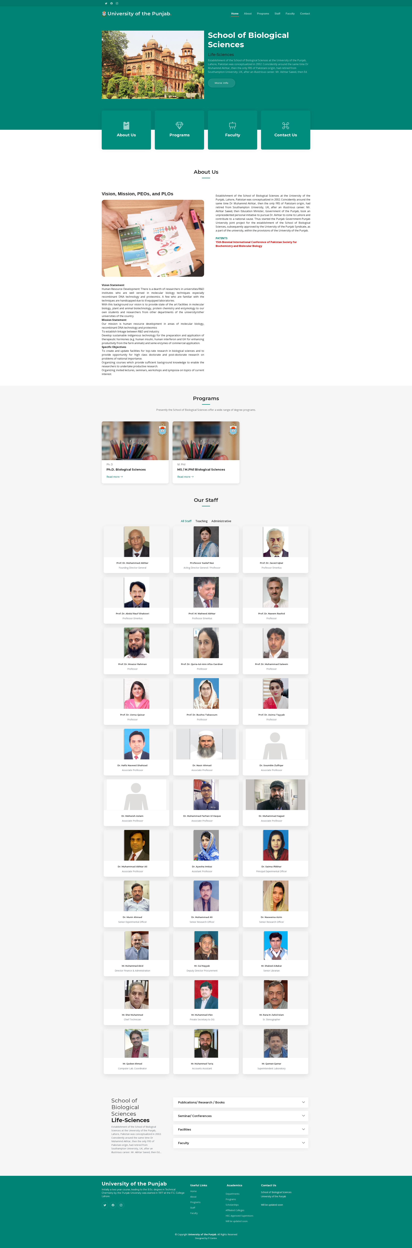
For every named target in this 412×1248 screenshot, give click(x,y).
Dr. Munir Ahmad (132, 917)
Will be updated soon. (237, 1221)
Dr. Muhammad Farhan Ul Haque (202, 816)
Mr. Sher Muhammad (132, 1015)
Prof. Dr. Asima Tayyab (271, 714)
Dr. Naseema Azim (271, 917)
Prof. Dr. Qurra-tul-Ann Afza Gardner (202, 664)
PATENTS (221, 238)
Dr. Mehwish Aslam (132, 816)
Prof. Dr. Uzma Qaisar (132, 714)
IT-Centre (212, 1238)
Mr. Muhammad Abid (132, 966)
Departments (232, 1194)
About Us (126, 135)
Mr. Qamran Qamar (271, 1064)
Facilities (184, 1129)
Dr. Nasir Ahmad (202, 765)
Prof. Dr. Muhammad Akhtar (132, 563)
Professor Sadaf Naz (202, 563)
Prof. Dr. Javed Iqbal (271, 563)
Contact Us (285, 135)
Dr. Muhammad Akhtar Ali (132, 866)
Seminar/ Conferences (195, 1116)
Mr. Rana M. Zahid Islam (271, 1015)
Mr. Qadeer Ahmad (132, 1064)
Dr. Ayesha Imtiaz (202, 866)
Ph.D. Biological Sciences (126, 469)
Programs (263, 13)
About (248, 13)
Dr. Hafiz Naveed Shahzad (132, 765)
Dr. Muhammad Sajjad (271, 816)
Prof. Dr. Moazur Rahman (132, 664)
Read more (113, 476)
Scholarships (232, 1205)
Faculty (290, 13)
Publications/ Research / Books (201, 1102)
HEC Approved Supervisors (239, 1216)
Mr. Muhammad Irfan (202, 1015)
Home (235, 13)
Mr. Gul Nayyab (202, 966)
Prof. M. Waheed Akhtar (202, 613)
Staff (277, 13)
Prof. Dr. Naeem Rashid (271, 613)
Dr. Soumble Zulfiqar (271, 765)
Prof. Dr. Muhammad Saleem (271, 664)
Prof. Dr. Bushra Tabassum (202, 714)
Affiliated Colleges (235, 1210)
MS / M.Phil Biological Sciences (201, 469)
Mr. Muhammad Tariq (202, 1064)
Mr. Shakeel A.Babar (271, 966)
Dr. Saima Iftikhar (271, 866)
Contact (305, 13)
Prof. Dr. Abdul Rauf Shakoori (132, 613)
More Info (221, 82)
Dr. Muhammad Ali (202, 917)
